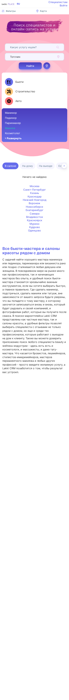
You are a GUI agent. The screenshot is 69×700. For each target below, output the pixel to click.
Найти (30, 65)
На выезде (45, 165)
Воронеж (34, 203)
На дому (27, 165)
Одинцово (34, 230)
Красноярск (34, 220)
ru (18, 4)
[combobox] (10, 47)
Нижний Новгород (34, 199)
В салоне (10, 165)
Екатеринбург (34, 210)
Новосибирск (34, 206)
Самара (34, 213)
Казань (34, 193)
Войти (63, 5)
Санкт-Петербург (34, 189)
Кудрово (34, 227)
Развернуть (14, 138)
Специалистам (57, 2)
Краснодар (35, 196)
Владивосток (34, 217)
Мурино (34, 223)
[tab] (14, 82)
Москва (34, 186)
